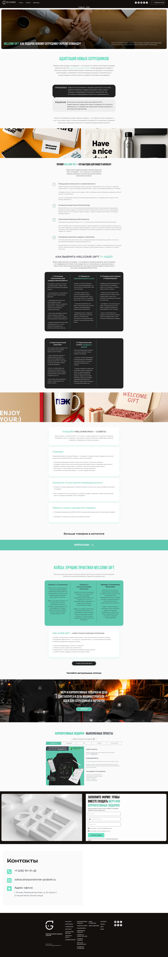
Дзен (102, 926)
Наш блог (68, 921)
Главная (81, 7)
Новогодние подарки (81, 931)
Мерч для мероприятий (81, 943)
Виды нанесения (92, 922)
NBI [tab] (84, 743)
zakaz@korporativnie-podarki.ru (35, 879)
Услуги (28, 2)
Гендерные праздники (80, 947)
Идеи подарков (94, 925)
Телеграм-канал (68, 936)
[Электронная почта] (141, 3)
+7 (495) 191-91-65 (25, 871)
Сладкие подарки (80, 939)
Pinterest (103, 921)
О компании (69, 926)
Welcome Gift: (11, 44)
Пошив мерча (81, 928)
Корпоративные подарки (82, 922)
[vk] (147, 3)
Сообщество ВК (70, 939)
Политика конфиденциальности (53, 945)
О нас (21, 2)
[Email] (115, 922)
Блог (88, 7)
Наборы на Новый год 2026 (82, 935)
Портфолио (69, 924)
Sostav (102, 924)
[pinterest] (144, 3)
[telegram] (136, 3)
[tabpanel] (84, 768)
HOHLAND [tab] (99, 743)
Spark (102, 929)
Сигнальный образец (69, 932)
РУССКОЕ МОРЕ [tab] (114, 743)
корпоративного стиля (84, 278)
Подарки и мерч (82, 925)
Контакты (36, 2)
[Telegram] (118, 922)
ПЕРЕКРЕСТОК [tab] (53, 743)
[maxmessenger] (139, 3)
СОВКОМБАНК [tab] (69, 743)
